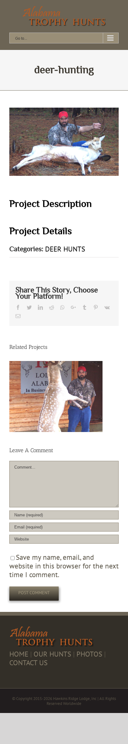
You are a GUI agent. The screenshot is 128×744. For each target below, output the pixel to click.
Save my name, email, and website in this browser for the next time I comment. (64, 566)
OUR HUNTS (52, 653)
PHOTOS (89, 653)
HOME (18, 653)
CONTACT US (28, 662)
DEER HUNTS (65, 248)
